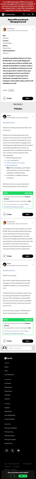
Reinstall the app (11, 165)
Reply (28, 98)
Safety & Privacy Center (14, 464)
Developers (8, 387)
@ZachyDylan (10, 123)
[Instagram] (6, 450)
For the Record (9, 375)
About (6, 367)
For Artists (7, 383)
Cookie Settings (16, 466)
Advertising (8, 391)
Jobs (6, 371)
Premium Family (9, 436)
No (14, 476)
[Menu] (32, 14)
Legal (5, 464)
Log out (8, 160)
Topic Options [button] (17, 104)
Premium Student (10, 439)
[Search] (24, 14)
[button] (32, 29)
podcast (11, 90)
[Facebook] (18, 450)
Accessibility (14, 469)
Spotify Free (8, 443)
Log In (28, 14)
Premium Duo (8, 432)
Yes (21, 476)
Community (10, 14)
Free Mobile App (9, 415)
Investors (7, 395)
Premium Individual (10, 428)
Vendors (7, 399)
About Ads (7, 469)
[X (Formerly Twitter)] (12, 450)
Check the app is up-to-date (15, 163)
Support (7, 408)
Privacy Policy (7, 466)
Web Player (8, 411)
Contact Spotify (9, 419)
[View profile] (4, 29)
